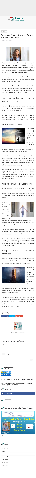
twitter (12, 316)
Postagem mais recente (11, 354)
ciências (5, 462)
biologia (5, 459)
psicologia (3, 31)
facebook (5, 316)
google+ (20, 316)
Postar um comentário (9, 345)
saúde (4, 451)
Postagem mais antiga (24, 360)
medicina (5, 448)
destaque (5, 465)
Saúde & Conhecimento (6, 40)
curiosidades (6, 457)
